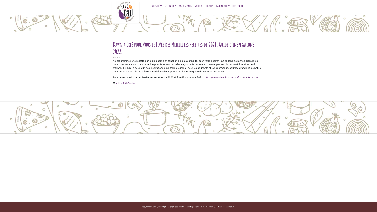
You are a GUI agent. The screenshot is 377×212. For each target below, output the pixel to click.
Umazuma (231, 207)
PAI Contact (169, 6)
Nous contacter (238, 6)
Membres (209, 6)
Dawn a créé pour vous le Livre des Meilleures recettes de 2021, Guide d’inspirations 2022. (183, 48)
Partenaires (199, 6)
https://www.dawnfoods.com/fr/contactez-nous (231, 77)
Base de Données (185, 6)
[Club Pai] (125, 11)
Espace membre (221, 6)
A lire (119, 83)
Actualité (155, 6)
